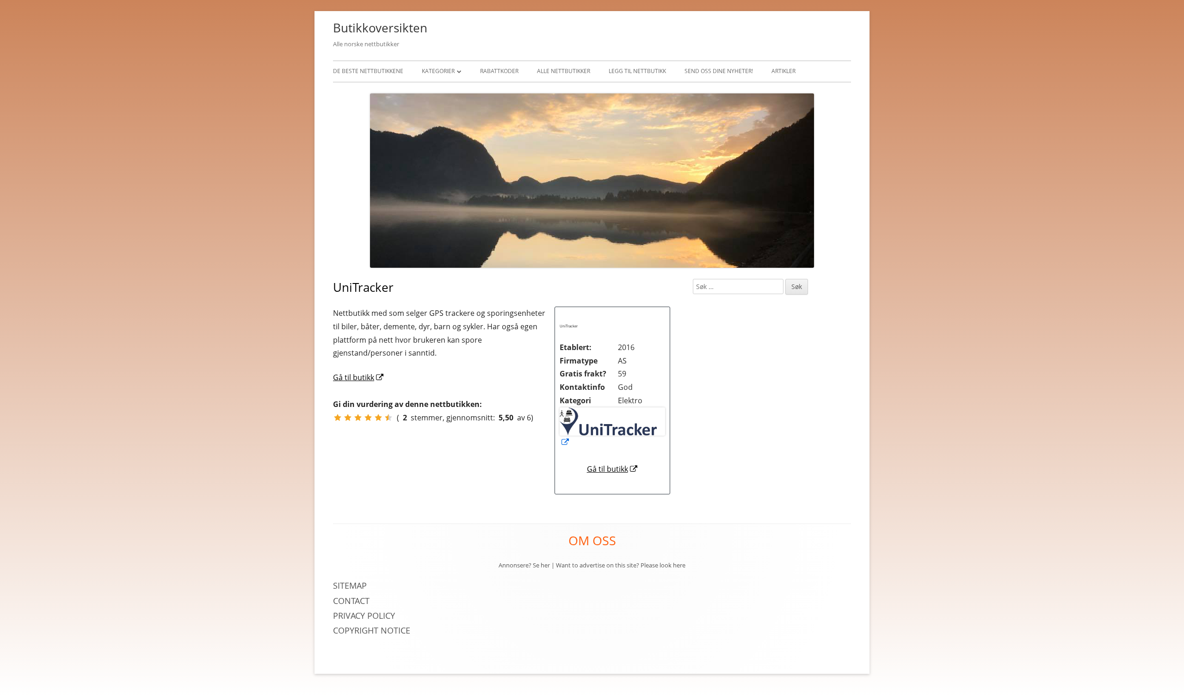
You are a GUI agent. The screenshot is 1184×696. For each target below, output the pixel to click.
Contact (351, 600)
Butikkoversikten (380, 27)
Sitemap (350, 585)
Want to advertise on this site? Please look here (620, 565)
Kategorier (438, 71)
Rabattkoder (499, 71)
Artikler (783, 71)
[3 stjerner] (358, 417)
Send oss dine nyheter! (718, 71)
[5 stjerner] (378, 417)
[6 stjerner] (388, 417)
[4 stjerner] (368, 417)
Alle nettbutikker (563, 71)
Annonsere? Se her (524, 565)
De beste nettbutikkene (368, 71)
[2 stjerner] (347, 417)
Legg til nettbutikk (637, 71)
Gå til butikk (612, 469)
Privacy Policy (365, 615)
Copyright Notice (371, 630)
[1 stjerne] (337, 417)
